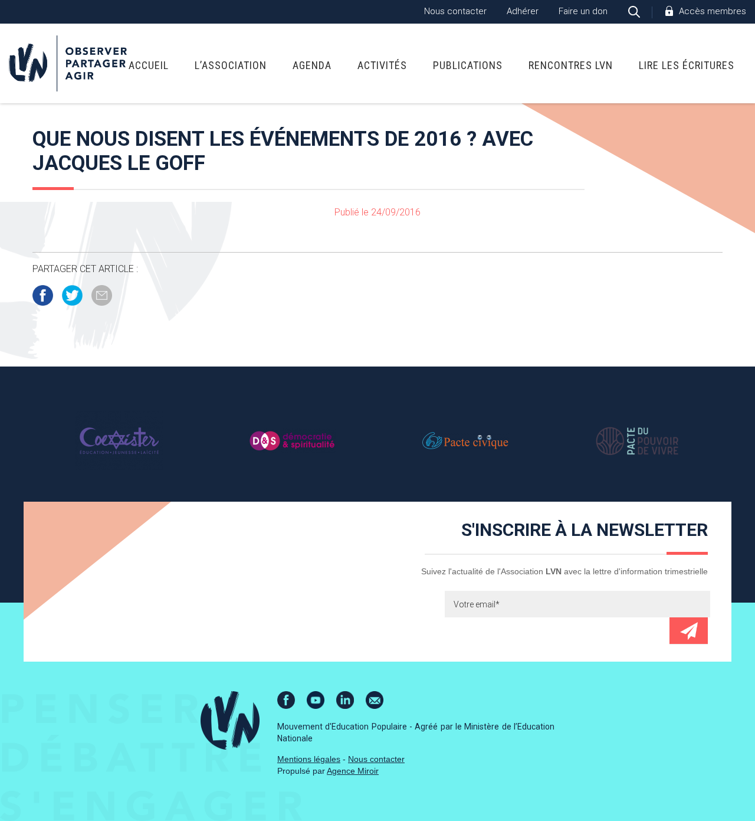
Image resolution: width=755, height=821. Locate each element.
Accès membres (712, 11)
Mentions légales (308, 759)
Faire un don (583, 11)
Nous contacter (455, 11)
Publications (468, 65)
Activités (382, 65)
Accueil (149, 65)
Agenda (312, 65)
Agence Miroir (353, 771)
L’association (231, 65)
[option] (118, 440)
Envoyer (688, 630)
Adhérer (523, 11)
